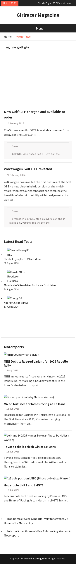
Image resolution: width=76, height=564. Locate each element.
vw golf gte (53, 154)
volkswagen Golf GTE (34, 154)
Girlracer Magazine (38, 15)
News (15, 146)
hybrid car (51, 218)
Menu (40, 28)
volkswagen (29, 222)
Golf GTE (16, 154)
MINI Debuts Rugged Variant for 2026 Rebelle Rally (36, 363)
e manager (18, 218)
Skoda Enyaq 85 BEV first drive (54, 3)
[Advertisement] (38, 81)
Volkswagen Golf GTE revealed (28, 169)
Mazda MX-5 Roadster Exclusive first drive (30, 285)
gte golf (40, 218)
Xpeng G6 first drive (16, 302)
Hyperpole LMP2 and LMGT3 (24, 485)
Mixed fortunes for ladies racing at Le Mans (34, 404)
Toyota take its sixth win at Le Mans (30, 447)
